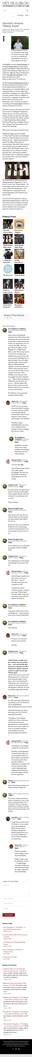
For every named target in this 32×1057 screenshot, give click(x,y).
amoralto (14, 817)
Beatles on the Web (15, 31)
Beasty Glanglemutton (15, 508)
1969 (21, 29)
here (19, 839)
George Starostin (21, 64)
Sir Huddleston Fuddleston (17, 329)
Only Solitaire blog (11, 66)
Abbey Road (26, 29)
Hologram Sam (13, 485)
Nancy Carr (6, 29)
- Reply (23, 403)
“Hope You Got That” (10, 957)
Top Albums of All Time (14, 75)
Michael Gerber (16, 460)
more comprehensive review (18, 83)
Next (26, 15)
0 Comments (11, 32)
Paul (4, 1012)
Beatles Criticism (6, 31)
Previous (20, 15)
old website (18, 104)
